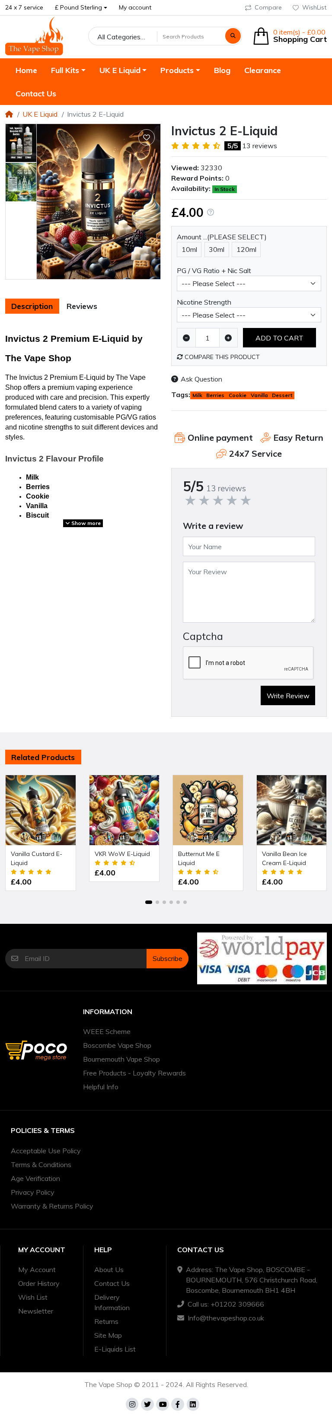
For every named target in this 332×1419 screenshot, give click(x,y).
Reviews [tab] (82, 306)
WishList (314, 7)
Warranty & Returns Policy (52, 1206)
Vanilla (259, 395)
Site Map (108, 1335)
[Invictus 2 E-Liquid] (98, 201)
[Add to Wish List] (146, 137)
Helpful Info (100, 1086)
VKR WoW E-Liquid (122, 854)
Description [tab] (32, 306)
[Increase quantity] (228, 337)
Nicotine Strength (204, 302)
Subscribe (167, 958)
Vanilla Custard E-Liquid (36, 858)
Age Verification (35, 1178)
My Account (37, 1269)
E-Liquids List (115, 1349)
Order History (39, 1283)
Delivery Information (112, 1302)
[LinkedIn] (193, 1404)
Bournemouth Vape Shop (121, 1059)
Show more (85, 523)
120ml (246, 249)
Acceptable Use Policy (46, 1150)
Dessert (282, 395)
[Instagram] (132, 1404)
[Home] (9, 114)
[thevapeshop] (34, 35)
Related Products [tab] (43, 757)
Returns (106, 1321)
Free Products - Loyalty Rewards (134, 1073)
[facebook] (177, 1404)
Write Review (288, 695)
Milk (197, 395)
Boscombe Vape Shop (117, 1045)
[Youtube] (162, 1404)
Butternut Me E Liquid (199, 858)
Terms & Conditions (41, 1164)
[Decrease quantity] (186, 337)
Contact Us (112, 1283)
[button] (81, 7)
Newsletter (35, 1311)
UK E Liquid (39, 114)
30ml (216, 249)
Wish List (33, 1297)
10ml (189, 249)
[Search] (233, 36)
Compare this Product (221, 357)
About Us (109, 1269)
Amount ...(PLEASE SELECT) (222, 236)
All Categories (118, 36)
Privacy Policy (32, 1192)
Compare (268, 7)
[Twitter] (147, 1404)
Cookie (237, 395)
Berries (215, 395)
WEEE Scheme (107, 1031)
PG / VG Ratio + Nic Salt (214, 270)
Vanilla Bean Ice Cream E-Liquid (284, 858)
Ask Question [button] (201, 379)
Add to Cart (279, 338)
